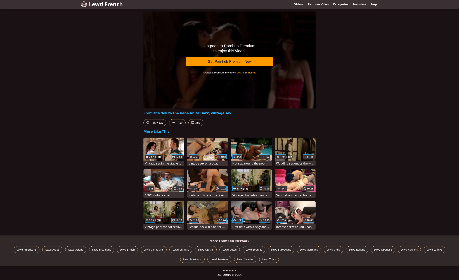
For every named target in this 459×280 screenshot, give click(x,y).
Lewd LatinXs (434, 249)
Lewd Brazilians (101, 249)
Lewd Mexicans (192, 259)
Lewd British (127, 249)
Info (197, 122)
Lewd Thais (269, 259)
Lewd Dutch (230, 249)
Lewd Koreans (409, 249)
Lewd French (106, 4)
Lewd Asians (75, 249)
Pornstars (359, 4)
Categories (340, 4)
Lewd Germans (309, 249)
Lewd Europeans (281, 249)
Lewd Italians (357, 249)
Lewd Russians (219, 259)
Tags (374, 4)
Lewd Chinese (180, 249)
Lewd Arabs (52, 249)
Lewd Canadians (154, 249)
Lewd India (333, 249)
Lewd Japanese (383, 249)
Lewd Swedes (245, 259)
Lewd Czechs (206, 249)
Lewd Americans (26, 249)
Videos (299, 4)
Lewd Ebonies (254, 249)
